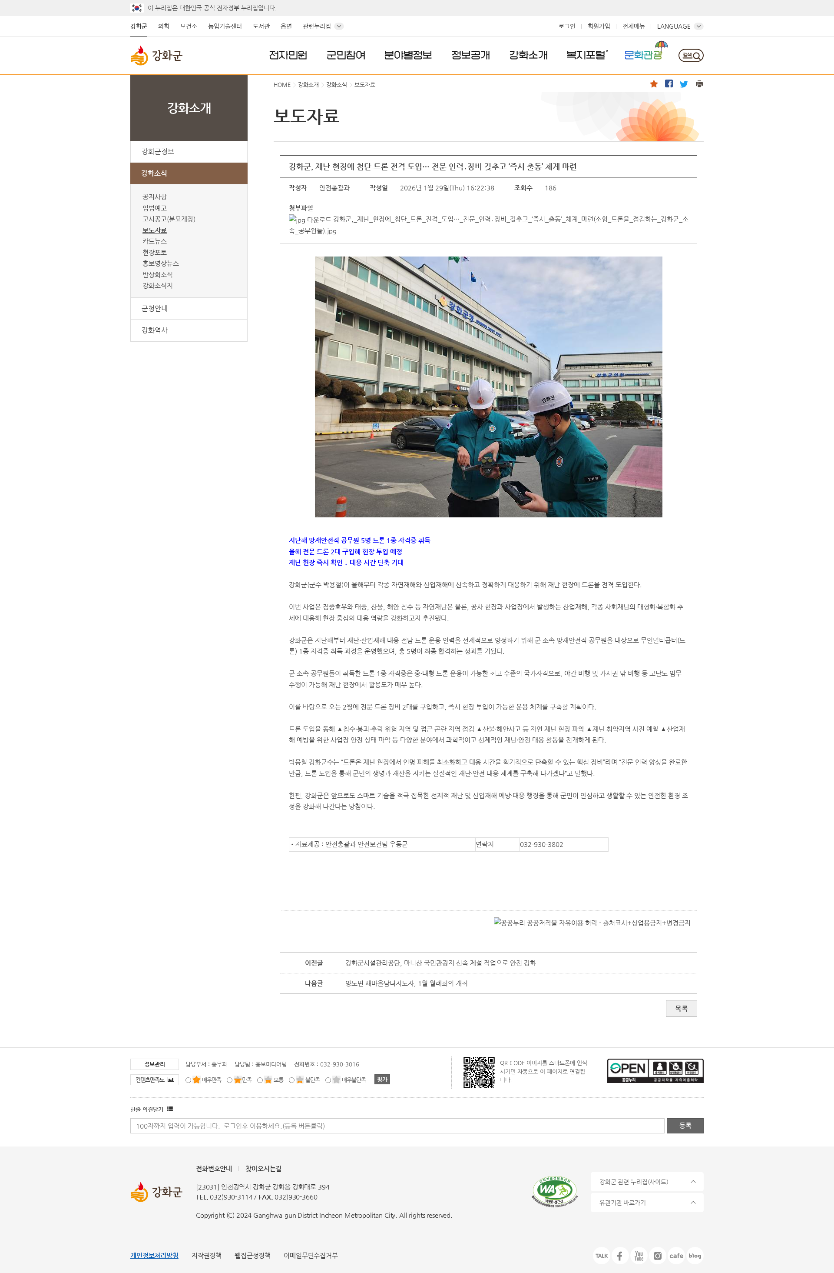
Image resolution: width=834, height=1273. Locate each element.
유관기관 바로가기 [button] (622, 1202)
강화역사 (155, 330)
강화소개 (529, 55)
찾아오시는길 (263, 1168)
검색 (691, 55)
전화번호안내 (214, 1168)
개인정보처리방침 (154, 1255)
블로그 (695, 1255)
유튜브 (639, 1255)
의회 (163, 26)
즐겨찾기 (653, 83)
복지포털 (586, 55)
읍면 (286, 26)
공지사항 (154, 196)
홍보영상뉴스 (160, 263)
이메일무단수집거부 (311, 1255)
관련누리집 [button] (317, 26)
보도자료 (154, 230)
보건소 (188, 26)
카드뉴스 (154, 241)
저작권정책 (207, 1255)
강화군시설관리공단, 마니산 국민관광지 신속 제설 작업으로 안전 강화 (440, 962)
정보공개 (471, 55)
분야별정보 (408, 55)
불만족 (312, 1079)
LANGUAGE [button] (674, 26)
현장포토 (154, 252)
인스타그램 (657, 1255)
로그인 (567, 26)
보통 (278, 1079)
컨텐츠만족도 (150, 1079)
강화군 (138, 26)
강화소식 (154, 173)
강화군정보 (158, 151)
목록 (681, 1008)
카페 (676, 1255)
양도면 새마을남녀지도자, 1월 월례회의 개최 (406, 983)
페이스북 (669, 83)
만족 (247, 1079)
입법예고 (154, 208)
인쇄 (699, 83)
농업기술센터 (225, 26)
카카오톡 (601, 1255)
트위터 (684, 83)
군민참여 (346, 55)
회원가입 (599, 26)
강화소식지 (157, 285)
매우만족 (211, 1079)
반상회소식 (157, 274)
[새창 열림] (169, 1109)
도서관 (261, 26)
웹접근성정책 (253, 1255)
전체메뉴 (633, 26)
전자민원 (288, 55)
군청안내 (155, 308)
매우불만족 (354, 1079)
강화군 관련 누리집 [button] (634, 1181)
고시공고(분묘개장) (168, 219)
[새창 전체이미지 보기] (488, 517)
